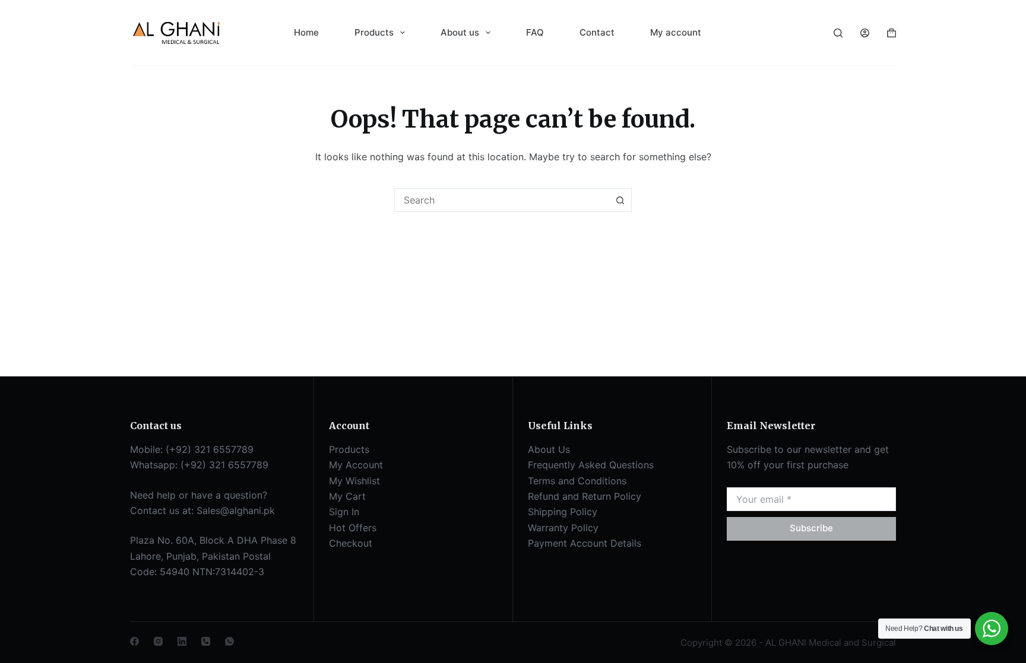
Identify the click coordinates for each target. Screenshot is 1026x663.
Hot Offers (352, 528)
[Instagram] (158, 641)
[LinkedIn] (182, 641)
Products (374, 32)
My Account (356, 465)
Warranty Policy (563, 528)
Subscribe (811, 528)
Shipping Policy (562, 512)
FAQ (535, 32)
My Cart (347, 496)
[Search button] (620, 200)
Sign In (344, 512)
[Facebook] (134, 641)
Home (306, 32)
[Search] (838, 32)
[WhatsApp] (229, 641)
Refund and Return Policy (584, 496)
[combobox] (502, 200)
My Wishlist (354, 481)
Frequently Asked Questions (591, 465)
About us (460, 32)
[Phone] (205, 641)
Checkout (350, 543)
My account (675, 32)
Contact (597, 32)
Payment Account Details (584, 543)
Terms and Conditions (577, 481)
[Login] (864, 32)
